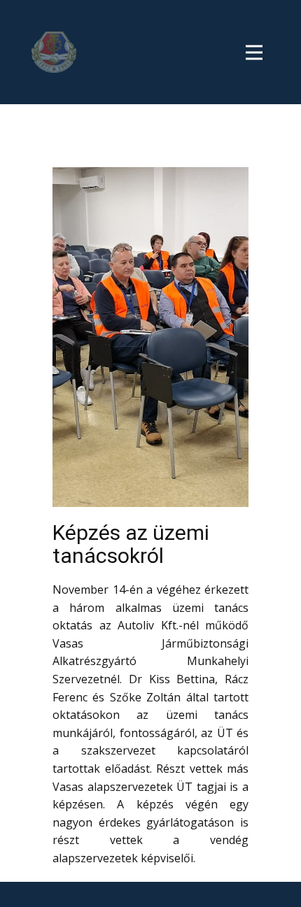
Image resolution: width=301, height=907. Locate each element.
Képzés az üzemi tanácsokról (130, 544)
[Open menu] (258, 51)
